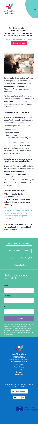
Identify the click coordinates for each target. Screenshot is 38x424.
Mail (5, 306)
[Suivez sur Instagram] (23, 397)
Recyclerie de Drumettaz (19, 243)
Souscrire (19, 318)
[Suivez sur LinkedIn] (15, 397)
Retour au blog (19, 43)
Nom (6, 286)
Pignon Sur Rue (20, 265)
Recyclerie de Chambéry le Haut (22, 258)
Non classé (26, 39)
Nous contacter (19, 391)
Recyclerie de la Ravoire (19, 251)
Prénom (7, 296)
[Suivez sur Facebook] (19, 397)
